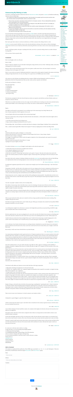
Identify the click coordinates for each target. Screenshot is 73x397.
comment (46, 14)
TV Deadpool (63, 57)
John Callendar (63, 38)
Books (59, 2)
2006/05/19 (56, 300)
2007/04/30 (56, 344)
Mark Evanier (63, 42)
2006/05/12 (56, 231)
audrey (52, 281)
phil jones (51, 300)
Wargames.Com (63, 60)
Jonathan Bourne (63, 39)
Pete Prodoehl (63, 44)
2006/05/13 (56, 242)
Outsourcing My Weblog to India (16, 12)
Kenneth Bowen (50, 105)
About (63, 2)
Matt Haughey (63, 43)
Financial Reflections (49, 162)
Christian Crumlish (64, 30)
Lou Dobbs (31, 33)
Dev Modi (51, 242)
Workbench (7, 44)
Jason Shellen (63, 36)
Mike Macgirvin (50, 231)
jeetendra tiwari (50, 344)
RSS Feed (64, 24)
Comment (7, 362)
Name (6, 352)
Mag (52, 290)
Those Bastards (50, 195)
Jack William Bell (64, 33)
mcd (52, 129)
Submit (32, 380)
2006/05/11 (56, 221)
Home (45, 2)
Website (7, 357)
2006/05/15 (56, 263)
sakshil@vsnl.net (8, 338)
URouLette (62, 58)
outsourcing (17, 146)
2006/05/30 (56, 306)
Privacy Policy (28, 350)
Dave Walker (63, 32)
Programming (38, 55)
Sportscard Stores (64, 54)
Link (58, 55)
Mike (52, 263)
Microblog (49, 2)
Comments (55, 2)
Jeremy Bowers (63, 37)
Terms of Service (36, 350)
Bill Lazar (62, 29)
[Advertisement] (32, 8)
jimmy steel (51, 295)
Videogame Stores (64, 59)
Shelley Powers (63, 45)
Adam (52, 180)
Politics (44, 55)
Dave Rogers (63, 31)
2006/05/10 (48, 55)
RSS (66, 2)
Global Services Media (33, 14)
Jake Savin (62, 35)
